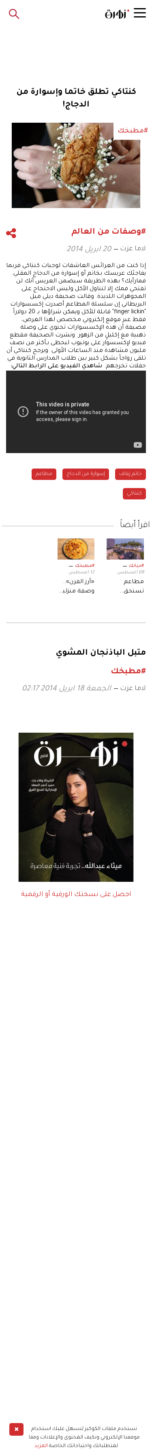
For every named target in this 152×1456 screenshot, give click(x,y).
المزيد (41, 1446)
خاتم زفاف (130, 474)
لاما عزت (133, 249)
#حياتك (136, 566)
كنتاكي (134, 494)
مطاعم (44, 474)
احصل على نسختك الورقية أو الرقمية (76, 894)
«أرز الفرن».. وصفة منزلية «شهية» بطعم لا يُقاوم (76, 587)
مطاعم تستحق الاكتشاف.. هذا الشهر (129, 587)
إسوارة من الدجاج (85, 474)
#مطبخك (84, 566)
